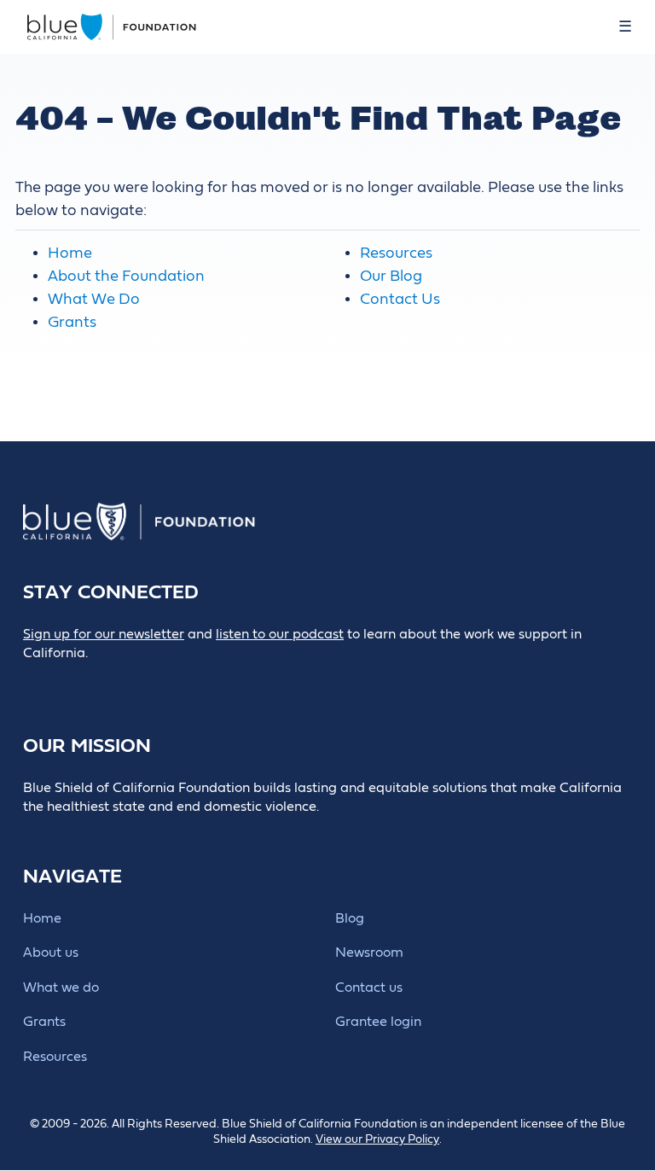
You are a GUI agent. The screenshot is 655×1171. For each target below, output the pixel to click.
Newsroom (369, 952)
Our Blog (391, 276)
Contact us (369, 987)
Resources (396, 253)
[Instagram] (149, 682)
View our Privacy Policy (377, 1139)
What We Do (94, 299)
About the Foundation (126, 276)
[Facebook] (72, 682)
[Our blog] (34, 682)
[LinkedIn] (111, 682)
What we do (61, 987)
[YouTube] (188, 682)
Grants (72, 322)
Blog (349, 918)
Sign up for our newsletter (103, 634)
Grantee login (378, 1021)
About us (50, 952)
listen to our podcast (280, 634)
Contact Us (400, 299)
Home (70, 253)
